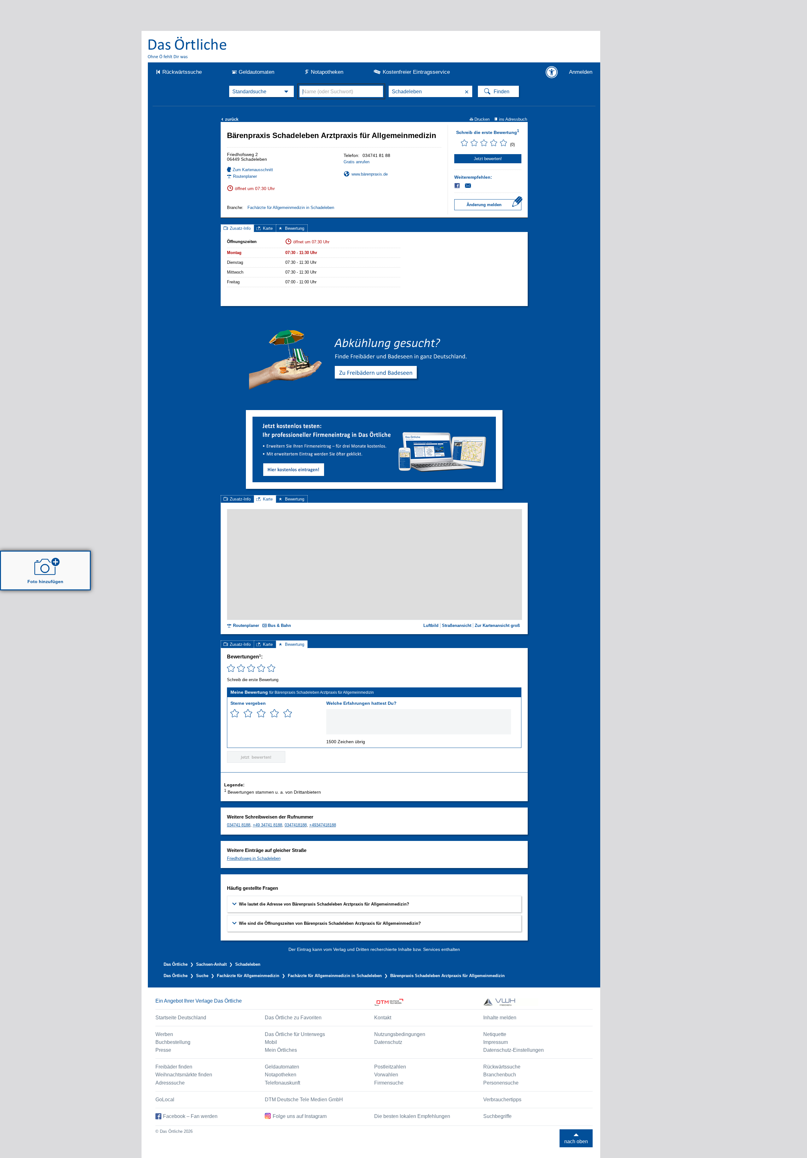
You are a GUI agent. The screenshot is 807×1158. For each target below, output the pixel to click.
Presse (163, 1050)
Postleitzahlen (390, 1066)
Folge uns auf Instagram (300, 1116)
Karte (268, 228)
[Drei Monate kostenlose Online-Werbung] (374, 419)
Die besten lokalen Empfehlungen (412, 1116)
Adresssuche (170, 1083)
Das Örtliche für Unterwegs (295, 1034)
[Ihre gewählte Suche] (261, 91)
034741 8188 (238, 825)
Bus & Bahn (279, 625)
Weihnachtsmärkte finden (183, 1074)
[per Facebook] (457, 185)
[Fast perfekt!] (274, 713)
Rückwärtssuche (182, 72)
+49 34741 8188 (267, 825)
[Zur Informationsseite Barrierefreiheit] (551, 72)
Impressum (495, 1042)
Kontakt (382, 1017)
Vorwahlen (386, 1074)
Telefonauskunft (282, 1083)
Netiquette (494, 1034)
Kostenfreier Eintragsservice (416, 72)
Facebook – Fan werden (190, 1116)
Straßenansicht (456, 625)
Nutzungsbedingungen (399, 1034)
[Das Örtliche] (187, 47)
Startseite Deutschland (180, 1017)
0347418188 (296, 825)
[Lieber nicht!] (234, 713)
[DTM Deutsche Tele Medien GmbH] (429, 1002)
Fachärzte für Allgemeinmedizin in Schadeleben (290, 207)
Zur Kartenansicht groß (497, 625)
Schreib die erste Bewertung (487, 132)
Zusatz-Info (240, 228)
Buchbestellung (172, 1042)
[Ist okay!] (261, 713)
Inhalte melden (499, 1017)
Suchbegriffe (497, 1116)
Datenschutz (388, 1042)
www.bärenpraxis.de (369, 174)
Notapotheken (327, 72)
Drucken (482, 119)
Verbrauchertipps (502, 1099)
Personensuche (501, 1083)
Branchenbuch (499, 1074)
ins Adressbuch (513, 119)
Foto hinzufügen (45, 581)
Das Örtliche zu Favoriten (293, 1017)
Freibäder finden (173, 1066)
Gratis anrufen (356, 161)
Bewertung (294, 228)
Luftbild (430, 625)
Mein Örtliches (281, 1050)
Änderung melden (484, 204)
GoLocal (164, 1099)
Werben (164, 1034)
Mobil (271, 1042)
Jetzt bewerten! (488, 158)
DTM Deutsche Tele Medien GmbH (304, 1099)
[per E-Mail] (471, 185)
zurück (229, 119)
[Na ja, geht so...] (248, 713)
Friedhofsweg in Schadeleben (254, 858)
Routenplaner (245, 176)
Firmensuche (389, 1083)
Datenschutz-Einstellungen (513, 1050)
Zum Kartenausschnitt (253, 169)
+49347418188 (322, 825)
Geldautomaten (256, 72)
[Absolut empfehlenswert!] (287, 713)
